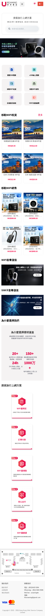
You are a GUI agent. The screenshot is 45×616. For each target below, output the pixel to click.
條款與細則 (5, 593)
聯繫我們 (27, 583)
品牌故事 (5, 590)
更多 (40, 115)
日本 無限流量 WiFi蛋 (33, 175)
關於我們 (5, 587)
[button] (21, 56)
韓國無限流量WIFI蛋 (12, 141)
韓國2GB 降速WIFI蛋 (33, 141)
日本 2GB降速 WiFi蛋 (11, 175)
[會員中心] (40, 4)
